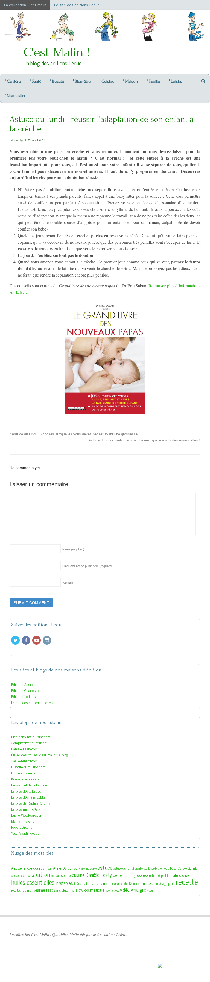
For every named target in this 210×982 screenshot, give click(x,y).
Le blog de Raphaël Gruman (31, 803)
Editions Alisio (22, 684)
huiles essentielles (32, 882)
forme (128, 875)
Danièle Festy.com (24, 748)
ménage (161, 883)
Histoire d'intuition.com (28, 766)
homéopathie (160, 875)
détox (117, 875)
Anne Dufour (63, 868)
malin (107, 883)
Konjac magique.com (26, 779)
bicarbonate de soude (146, 868)
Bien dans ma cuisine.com (30, 736)
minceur (148, 883)
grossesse (142, 874)
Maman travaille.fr (24, 821)
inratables (64, 883)
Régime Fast (43, 889)
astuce (105, 867)
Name (73, 549)
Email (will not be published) (87, 566)
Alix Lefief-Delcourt (26, 868)
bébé (173, 868)
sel (73, 890)
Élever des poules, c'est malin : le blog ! (40, 754)
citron (43, 874)
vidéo (125, 890)
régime (27, 890)
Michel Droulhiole (131, 883)
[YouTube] (37, 640)
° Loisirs (175, 81)
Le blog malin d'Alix (25, 809)
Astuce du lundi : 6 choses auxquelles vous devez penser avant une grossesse (74, 434)
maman (115, 883)
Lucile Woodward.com (27, 815)
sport (108, 890)
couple (66, 875)
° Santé (35, 81)
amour (47, 868)
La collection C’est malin (25, 5)
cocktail (55, 875)
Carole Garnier (188, 868)
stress (115, 890)
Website (67, 582)
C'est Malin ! (57, 52)
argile (77, 868)
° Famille (153, 81)
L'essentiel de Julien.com (29, 785)
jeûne (77, 883)
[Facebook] (26, 640)
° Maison (130, 81)
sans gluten (62, 890)
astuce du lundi (123, 868)
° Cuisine (106, 81)
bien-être (163, 868)
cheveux (16, 875)
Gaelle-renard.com (24, 760)
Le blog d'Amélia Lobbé (28, 797)
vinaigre (138, 889)
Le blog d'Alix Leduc (26, 791)
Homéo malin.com (24, 772)
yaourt (150, 890)
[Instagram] (47, 640)
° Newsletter (15, 95)
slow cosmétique (90, 889)
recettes (16, 890)
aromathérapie (89, 868)
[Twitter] (16, 640)
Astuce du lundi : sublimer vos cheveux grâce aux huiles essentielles (143, 440)
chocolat (29, 875)
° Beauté (57, 81)
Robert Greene (21, 827)
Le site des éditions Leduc (77, 5)
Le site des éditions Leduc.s (32, 702)
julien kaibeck (92, 883)
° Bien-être (82, 81)
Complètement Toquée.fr (29, 742)
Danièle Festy (99, 875)
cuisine (78, 875)
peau (171, 883)
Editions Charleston (25, 690)
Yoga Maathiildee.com (26, 833)
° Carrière (13, 81)
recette (187, 881)
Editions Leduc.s (23, 696)
